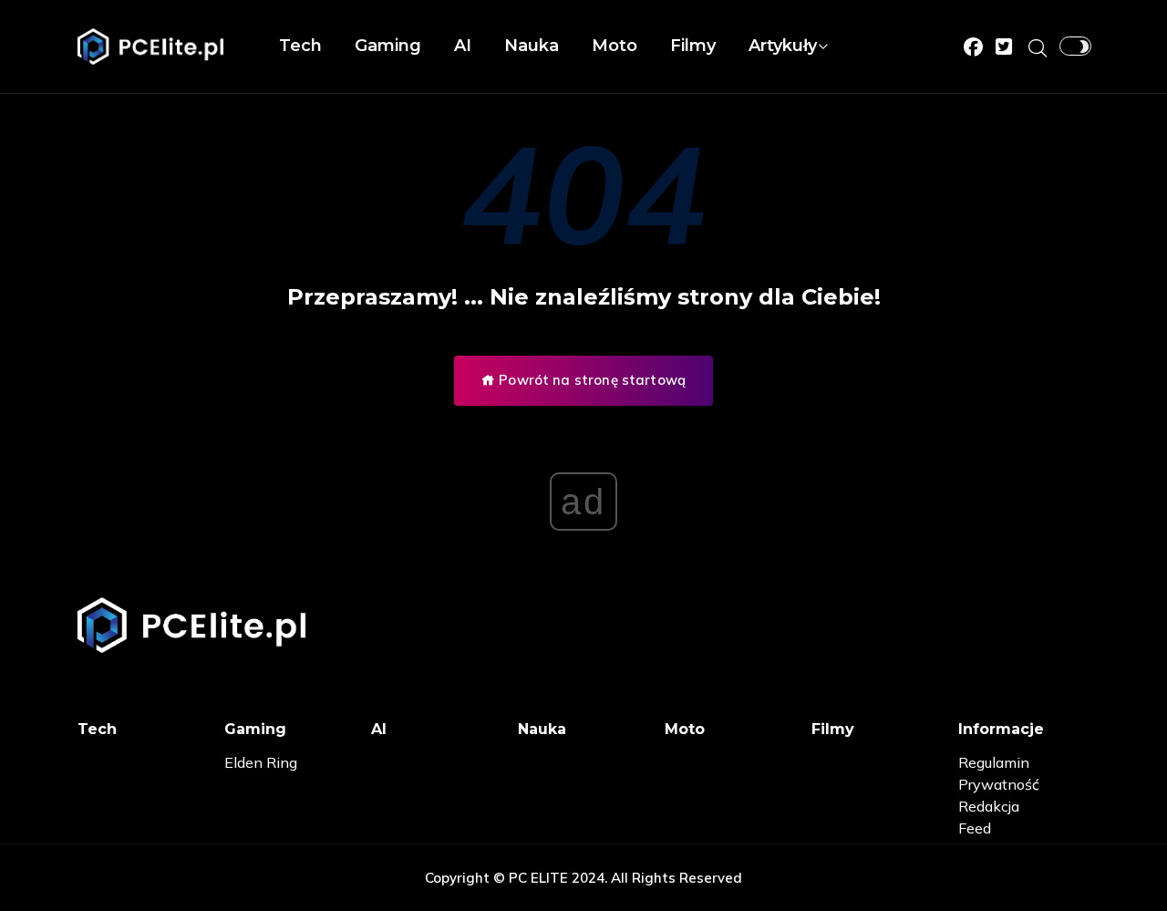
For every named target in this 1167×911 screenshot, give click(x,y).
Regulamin (993, 762)
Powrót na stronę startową (590, 379)
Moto (614, 46)
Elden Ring (260, 762)
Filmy (693, 46)
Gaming (388, 46)
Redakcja (988, 806)
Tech (300, 46)
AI (462, 46)
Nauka (531, 46)
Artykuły (783, 46)
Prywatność (998, 784)
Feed (974, 828)
